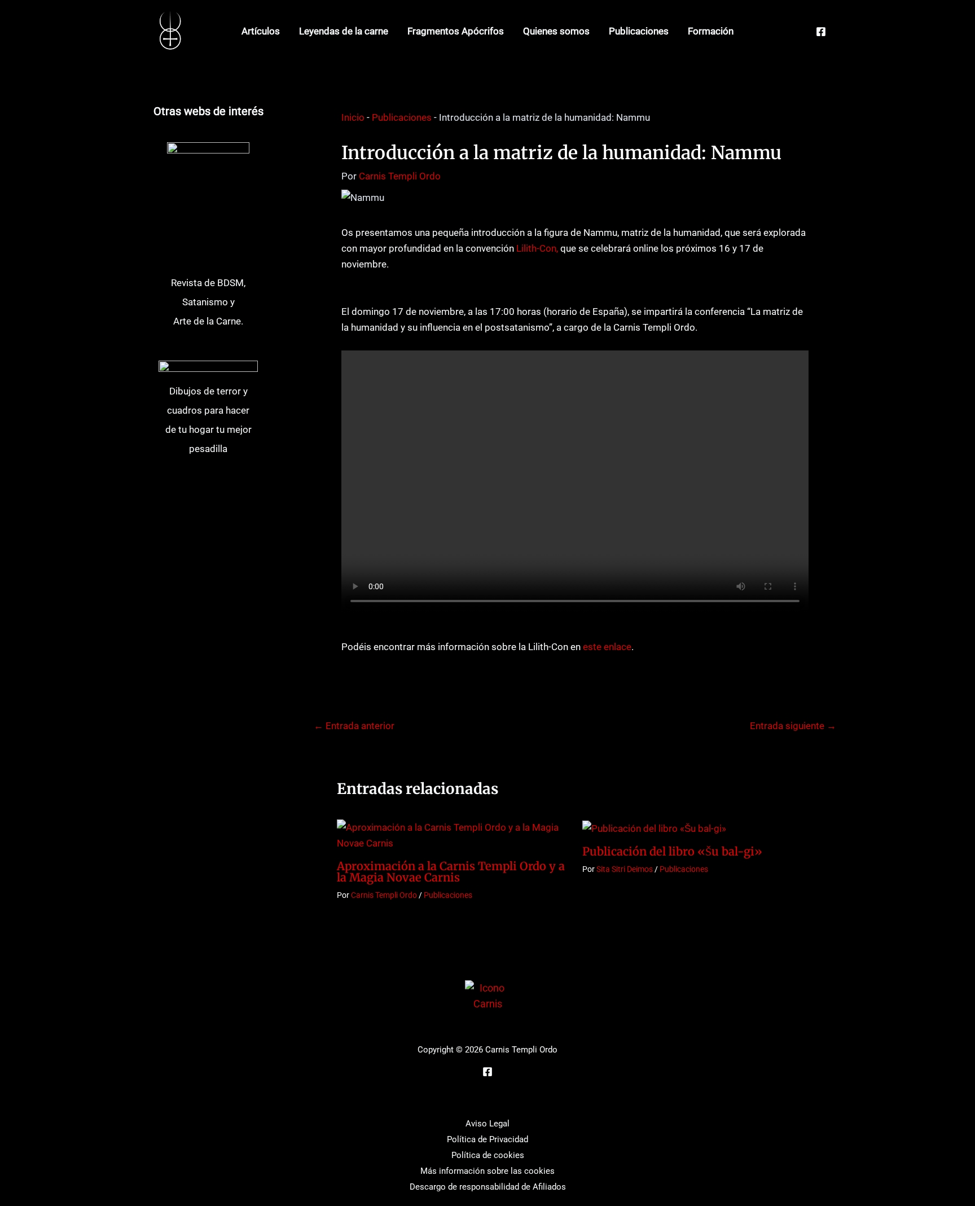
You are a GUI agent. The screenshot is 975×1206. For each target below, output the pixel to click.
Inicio (352, 117)
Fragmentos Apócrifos (455, 31)
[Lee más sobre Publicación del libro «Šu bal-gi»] (654, 827)
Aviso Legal (487, 1124)
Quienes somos (556, 31)
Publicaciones (639, 31)
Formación (711, 31)
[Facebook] (821, 32)
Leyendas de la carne (343, 31)
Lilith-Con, (537, 248)
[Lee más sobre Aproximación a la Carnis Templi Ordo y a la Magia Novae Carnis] (452, 834)
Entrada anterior (354, 726)
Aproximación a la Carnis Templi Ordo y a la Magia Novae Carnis (451, 871)
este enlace (607, 646)
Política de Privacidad (487, 1139)
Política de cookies (487, 1155)
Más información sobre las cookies (487, 1171)
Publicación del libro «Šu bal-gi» (672, 851)
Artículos (260, 31)
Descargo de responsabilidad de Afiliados (488, 1187)
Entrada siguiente (793, 726)
